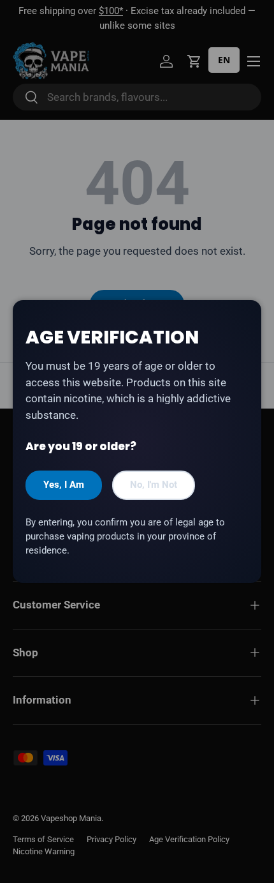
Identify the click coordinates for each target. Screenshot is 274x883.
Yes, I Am (63, 484)
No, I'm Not (153, 484)
